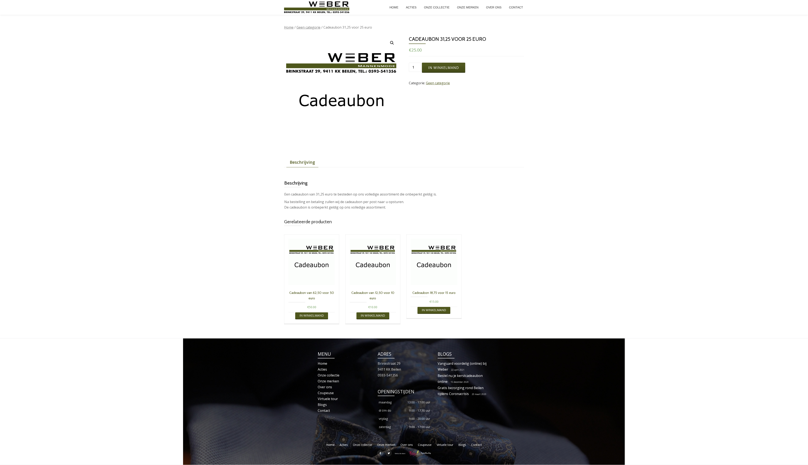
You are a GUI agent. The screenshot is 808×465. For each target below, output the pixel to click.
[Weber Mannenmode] (317, 7)
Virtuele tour (328, 398)
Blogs (322, 404)
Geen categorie (308, 27)
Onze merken (467, 7)
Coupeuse (326, 393)
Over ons (493, 7)
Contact (516, 7)
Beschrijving (302, 162)
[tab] (302, 162)
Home (393, 7)
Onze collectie (436, 7)
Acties (411, 7)
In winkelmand (443, 67)
